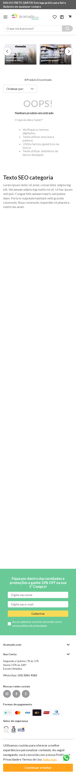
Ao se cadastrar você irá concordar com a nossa (37, 623)
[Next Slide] (69, 51)
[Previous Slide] (7, 51)
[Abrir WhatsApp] (66, 758)
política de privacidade (33, 625)
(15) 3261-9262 (27, 675)
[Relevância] (20, 89)
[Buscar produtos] (67, 28)
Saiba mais (50, 759)
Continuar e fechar (38, 767)
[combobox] (38, 28)
